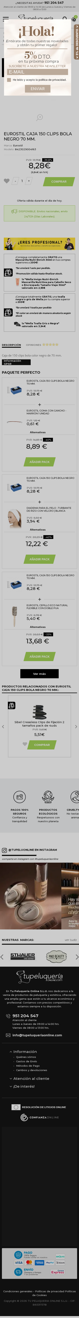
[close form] (74, 20)
